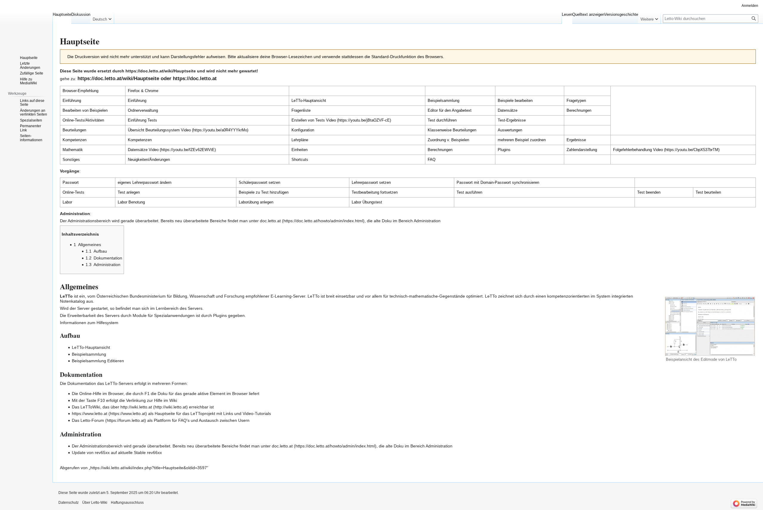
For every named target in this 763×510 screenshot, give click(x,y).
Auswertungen (510, 130)
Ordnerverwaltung (143, 110)
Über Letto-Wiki (94, 502)
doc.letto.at (270, 220)
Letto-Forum (92, 420)
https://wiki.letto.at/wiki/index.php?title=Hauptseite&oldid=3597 (148, 467)
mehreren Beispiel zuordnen (522, 140)
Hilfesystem (107, 322)
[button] (102, 18)
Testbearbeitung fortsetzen (375, 192)
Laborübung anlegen (256, 202)
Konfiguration (302, 130)
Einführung (137, 100)
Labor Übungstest (367, 202)
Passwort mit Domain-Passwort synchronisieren (498, 182)
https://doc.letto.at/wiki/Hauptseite (160, 71)
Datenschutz (68, 502)
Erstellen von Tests (308, 120)
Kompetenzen (140, 140)
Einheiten (299, 149)
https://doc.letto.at (195, 78)
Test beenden (648, 192)
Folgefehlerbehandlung (632, 149)
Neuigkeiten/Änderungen (149, 159)
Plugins (504, 149)
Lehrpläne (299, 140)
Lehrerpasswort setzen (371, 182)
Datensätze (507, 110)
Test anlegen (129, 192)
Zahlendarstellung (582, 149)
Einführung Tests (142, 120)
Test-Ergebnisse (512, 120)
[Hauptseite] (26, 24)
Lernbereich (167, 308)
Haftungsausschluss (127, 502)
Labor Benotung (131, 202)
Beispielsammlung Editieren (98, 360)
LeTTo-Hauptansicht (308, 100)
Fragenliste (301, 110)
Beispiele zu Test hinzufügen (264, 192)
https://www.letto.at (89, 413)
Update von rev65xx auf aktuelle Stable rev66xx (117, 452)
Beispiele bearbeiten (515, 100)
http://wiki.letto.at (136, 407)
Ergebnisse (576, 140)
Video (331, 120)
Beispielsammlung (443, 100)
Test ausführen (469, 192)
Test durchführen (442, 120)
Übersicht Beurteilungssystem (154, 130)
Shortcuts (299, 159)
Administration (427, 220)
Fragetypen (576, 100)
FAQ (431, 159)
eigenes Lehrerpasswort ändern (144, 182)
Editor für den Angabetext (450, 110)
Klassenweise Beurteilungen (452, 130)
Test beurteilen (708, 192)
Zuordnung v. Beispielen (448, 140)
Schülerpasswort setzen (259, 182)
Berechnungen (579, 110)
